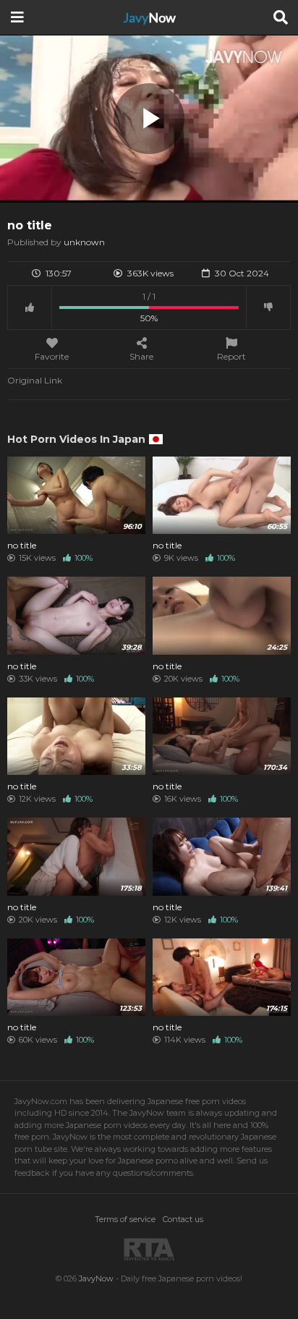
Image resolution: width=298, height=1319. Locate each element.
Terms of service (125, 1219)
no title (21, 545)
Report (231, 356)
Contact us (183, 1219)
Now (149, 17)
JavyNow (96, 1278)
